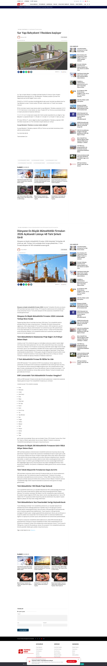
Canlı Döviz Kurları (57, 649)
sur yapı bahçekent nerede (39, 163)
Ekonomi (37, 655)
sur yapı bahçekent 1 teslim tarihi (25, 163)
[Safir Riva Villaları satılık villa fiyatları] (73, 103)
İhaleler (55, 4)
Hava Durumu (57, 651)
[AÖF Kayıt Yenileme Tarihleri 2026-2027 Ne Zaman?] (73, 166)
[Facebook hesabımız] (80, 1)
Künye (73, 653)
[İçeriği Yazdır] (31, 72)
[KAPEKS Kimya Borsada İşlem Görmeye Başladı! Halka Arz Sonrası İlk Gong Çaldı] (73, 125)
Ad (18, 622)
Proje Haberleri (39, 647)
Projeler (72, 4)
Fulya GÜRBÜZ (24, 249)
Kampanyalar (49, 4)
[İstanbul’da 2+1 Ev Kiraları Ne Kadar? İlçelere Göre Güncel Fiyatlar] (59, 190)
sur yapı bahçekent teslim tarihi (53, 163)
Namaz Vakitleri (57, 653)
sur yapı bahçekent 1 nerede (24, 160)
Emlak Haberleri (33, 4)
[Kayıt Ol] (85, 4)
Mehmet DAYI (23, 37)
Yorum (19, 614)
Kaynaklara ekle (72, 661)
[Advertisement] (11, 28)
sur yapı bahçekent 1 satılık (51, 160)
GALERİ (20, 1)
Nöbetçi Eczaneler (57, 655)
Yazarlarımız (74, 649)
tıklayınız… (33, 530)
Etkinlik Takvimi (75, 647)
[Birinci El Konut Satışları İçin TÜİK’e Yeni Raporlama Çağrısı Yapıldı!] (42, 190)
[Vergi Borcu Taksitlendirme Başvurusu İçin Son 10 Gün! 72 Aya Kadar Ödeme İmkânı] (73, 84)
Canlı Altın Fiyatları (58, 647)
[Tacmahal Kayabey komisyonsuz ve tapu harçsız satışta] (73, 51)
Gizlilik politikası (75, 655)
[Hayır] (105, 664)
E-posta (45, 622)
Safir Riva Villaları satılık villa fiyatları (35, 7)
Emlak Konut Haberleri (63, 4)
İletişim (73, 651)
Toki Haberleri (42, 4)
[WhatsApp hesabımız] (89, 1)
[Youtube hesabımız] (85, 1)
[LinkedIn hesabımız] (87, 1)
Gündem (37, 653)
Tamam (82, 664)
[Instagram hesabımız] (39, 639)
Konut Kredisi (79, 4)
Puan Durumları (57, 656)
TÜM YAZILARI (64, 37)
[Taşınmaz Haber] (21, 5)
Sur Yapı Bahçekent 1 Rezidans (38, 160)
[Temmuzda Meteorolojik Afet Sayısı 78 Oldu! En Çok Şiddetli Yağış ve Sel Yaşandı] (73, 158)
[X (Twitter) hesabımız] (82, 1)
